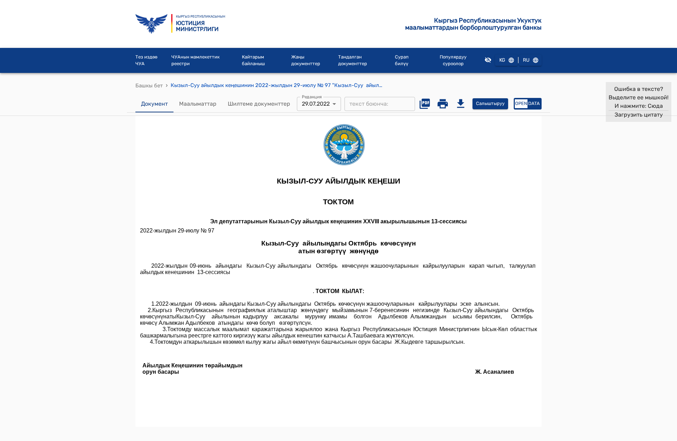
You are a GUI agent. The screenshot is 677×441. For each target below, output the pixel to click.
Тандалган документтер (352, 60)
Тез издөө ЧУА (146, 60)
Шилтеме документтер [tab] (259, 103)
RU (526, 60)
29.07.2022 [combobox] (316, 103)
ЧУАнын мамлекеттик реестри (195, 60)
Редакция (312, 96)
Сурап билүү (402, 60)
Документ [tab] (154, 103)
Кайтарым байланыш (253, 60)
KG (502, 60)
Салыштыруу (490, 103)
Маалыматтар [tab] (197, 103)
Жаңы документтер (305, 60)
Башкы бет (149, 85)
